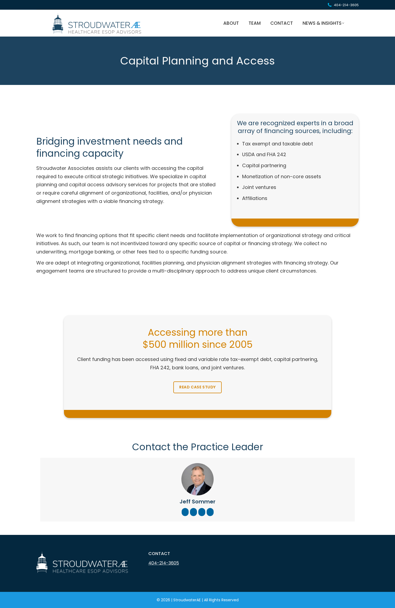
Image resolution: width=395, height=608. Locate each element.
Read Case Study (197, 387)
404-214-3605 (346, 5)
